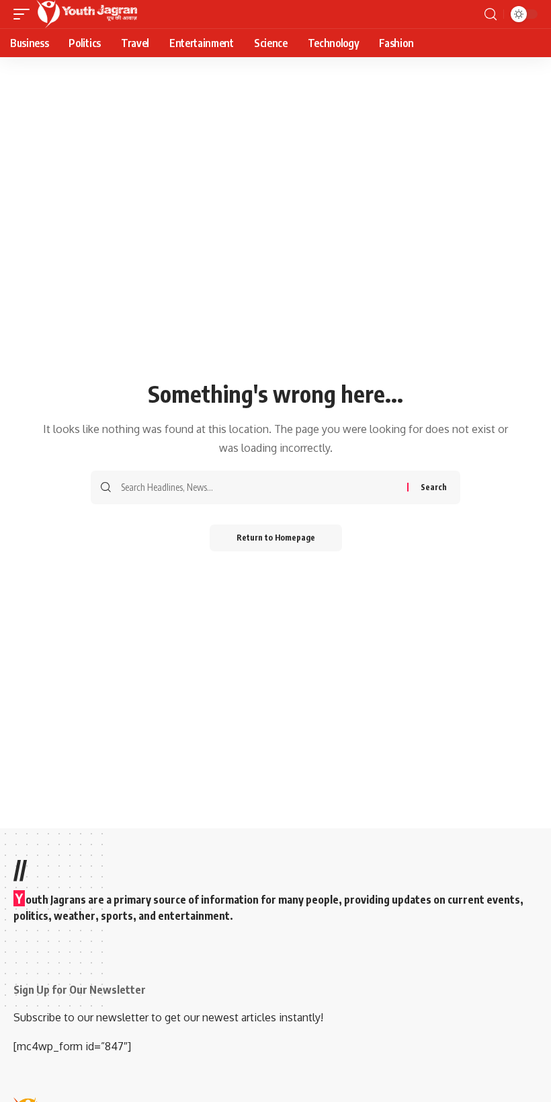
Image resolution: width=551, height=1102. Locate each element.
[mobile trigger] (24, 14)
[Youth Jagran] (86, 14)
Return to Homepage (276, 538)
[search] (490, 14)
